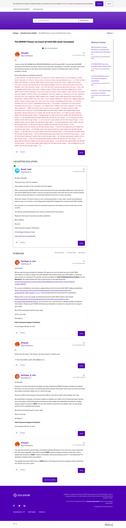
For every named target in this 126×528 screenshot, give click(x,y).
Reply (81, 152)
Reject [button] (109, 4)
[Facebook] (13, 506)
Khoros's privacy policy (93, 501)
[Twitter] (19, 506)
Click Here (65, 3)
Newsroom (17, 512)
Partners (32, 512)
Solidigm (16, 33)
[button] (99, 3)
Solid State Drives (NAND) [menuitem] (21, 9)
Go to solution (51, 48)
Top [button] (16, 524)
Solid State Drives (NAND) (28, 33)
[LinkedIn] (24, 506)
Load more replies (49, 480)
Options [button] (109, 33)
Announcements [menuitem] (38, 9)
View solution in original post (25, 236)
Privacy (42, 512)
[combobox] (56, 21)
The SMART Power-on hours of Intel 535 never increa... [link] (54, 33)
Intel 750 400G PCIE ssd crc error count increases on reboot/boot (100, 78)
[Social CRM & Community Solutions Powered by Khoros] (109, 524)
